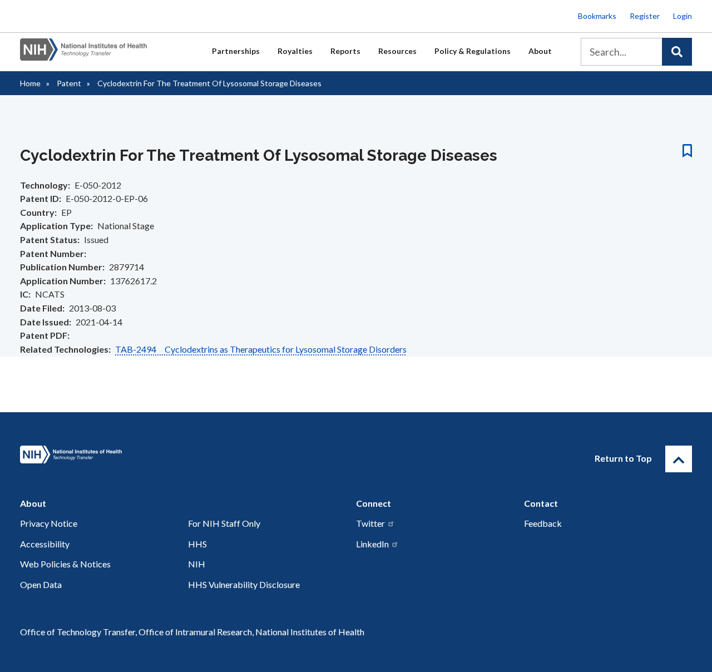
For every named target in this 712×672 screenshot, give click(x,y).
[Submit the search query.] (677, 52)
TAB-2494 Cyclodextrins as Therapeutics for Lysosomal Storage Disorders (261, 349)
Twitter (370, 523)
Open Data (41, 584)
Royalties (295, 51)
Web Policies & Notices (65, 564)
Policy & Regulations (472, 51)
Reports (345, 51)
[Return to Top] (678, 459)
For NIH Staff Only (224, 523)
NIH (196, 564)
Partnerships (236, 51)
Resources (397, 51)
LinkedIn (372, 543)
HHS (197, 543)
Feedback (543, 523)
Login (682, 16)
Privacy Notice (48, 523)
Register (645, 16)
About (540, 51)
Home (30, 83)
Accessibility (45, 543)
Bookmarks (597, 16)
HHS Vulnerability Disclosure (244, 584)
